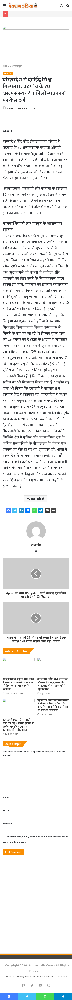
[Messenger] (27, 510)
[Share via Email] (47, 510)
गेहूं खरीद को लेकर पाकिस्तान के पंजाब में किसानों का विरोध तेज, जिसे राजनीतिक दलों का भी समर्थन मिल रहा (53, 705)
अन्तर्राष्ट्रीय (17, 66)
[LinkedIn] (21, 510)
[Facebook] (8, 510)
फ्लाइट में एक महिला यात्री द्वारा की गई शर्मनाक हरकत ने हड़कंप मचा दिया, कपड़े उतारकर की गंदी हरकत (18, 725)
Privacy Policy (24, 976)
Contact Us (61, 976)
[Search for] (67, 7)
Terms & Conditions (43, 976)
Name (6, 797)
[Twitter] (14, 510)
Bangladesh (37, 498)
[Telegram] (40, 510)
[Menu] (4, 7)
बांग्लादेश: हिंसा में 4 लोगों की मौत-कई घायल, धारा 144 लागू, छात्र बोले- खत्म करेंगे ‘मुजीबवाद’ (52, 684)
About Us (10, 976)
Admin (10, 108)
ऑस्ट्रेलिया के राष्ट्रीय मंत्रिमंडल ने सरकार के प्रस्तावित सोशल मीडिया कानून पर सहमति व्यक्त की (18, 684)
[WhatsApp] (34, 510)
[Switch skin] (61, 7)
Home (8, 66)
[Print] (53, 510)
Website (7, 823)
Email (6, 810)
